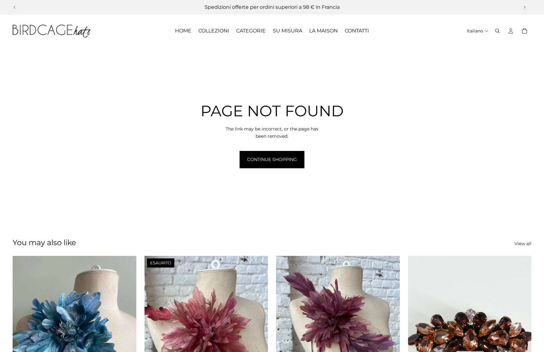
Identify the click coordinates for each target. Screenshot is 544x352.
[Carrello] (524, 31)
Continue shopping (272, 159)
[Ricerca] (497, 31)
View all (522, 243)
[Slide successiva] (524, 7)
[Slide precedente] (15, 7)
